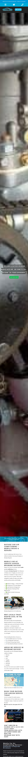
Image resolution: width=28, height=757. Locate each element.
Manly (7, 656)
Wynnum (7, 655)
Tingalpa (7, 660)
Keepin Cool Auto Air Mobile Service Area (13, 687)
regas (11, 700)
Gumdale (7, 665)
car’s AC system (12, 576)
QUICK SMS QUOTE (14, 277)
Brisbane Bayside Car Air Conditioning (12, 611)
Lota (7, 658)
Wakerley (8, 661)
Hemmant (8, 663)
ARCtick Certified (8, 556)
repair (15, 700)
